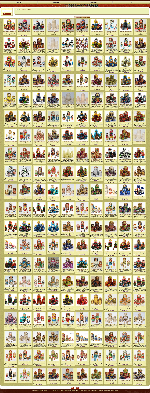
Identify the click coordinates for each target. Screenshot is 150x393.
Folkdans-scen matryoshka (9, 251)
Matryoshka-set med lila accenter (125, 324)
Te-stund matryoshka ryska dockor (82, 196)
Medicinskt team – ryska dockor (25, 324)
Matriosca (105, 390)
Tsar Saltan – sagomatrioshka (139, 159)
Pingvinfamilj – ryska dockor (82, 122)
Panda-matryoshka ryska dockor (125, 159)
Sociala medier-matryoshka (52, 232)
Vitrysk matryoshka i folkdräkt (82, 141)
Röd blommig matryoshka (123, 122)
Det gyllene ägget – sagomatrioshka (139, 123)
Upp (77, 387)
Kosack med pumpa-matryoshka (139, 232)
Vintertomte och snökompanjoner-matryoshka (53, 123)
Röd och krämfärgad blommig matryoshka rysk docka (96, 160)
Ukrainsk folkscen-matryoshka (67, 343)
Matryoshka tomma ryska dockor (68, 104)
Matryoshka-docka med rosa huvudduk (25, 288)
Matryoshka (34, 390)
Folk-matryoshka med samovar (96, 104)
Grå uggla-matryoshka (95, 177)
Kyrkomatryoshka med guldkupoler (110, 306)
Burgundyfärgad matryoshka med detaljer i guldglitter (111, 233)
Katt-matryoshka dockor (95, 269)
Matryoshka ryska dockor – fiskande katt (82, 325)
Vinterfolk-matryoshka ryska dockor (39, 380)
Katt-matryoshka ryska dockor (140, 104)
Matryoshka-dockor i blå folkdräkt (126, 86)
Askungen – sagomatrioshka (24, 104)
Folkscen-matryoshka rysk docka (39, 251)
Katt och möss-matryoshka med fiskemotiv (39, 178)
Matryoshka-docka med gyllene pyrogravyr (39, 344)
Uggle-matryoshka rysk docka (67, 232)
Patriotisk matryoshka (138, 196)
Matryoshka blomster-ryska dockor (139, 214)
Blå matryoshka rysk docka (66, 251)
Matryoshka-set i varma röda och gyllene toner (125, 178)
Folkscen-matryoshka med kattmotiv (125, 381)
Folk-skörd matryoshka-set (24, 214)
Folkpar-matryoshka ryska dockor (125, 343)
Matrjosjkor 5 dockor (26, 9)
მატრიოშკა (93, 390)
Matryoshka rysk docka (66, 214)
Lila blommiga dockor (9, 306)
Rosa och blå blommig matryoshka (10, 324)
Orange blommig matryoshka (110, 287)
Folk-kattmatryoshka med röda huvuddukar (110, 381)
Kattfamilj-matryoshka (109, 196)
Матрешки (54, 390)
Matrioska (37, 390)
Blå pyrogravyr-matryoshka (52, 343)
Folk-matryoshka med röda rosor (111, 141)
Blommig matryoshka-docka (139, 324)
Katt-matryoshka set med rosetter (11, 159)
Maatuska (62, 390)
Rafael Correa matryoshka (9, 380)
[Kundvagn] (131, 2)
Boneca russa (101, 390)
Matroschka (45, 390)
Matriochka (41, 390)
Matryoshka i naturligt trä (9, 287)
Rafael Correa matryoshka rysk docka (67, 362)
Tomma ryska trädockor (138, 141)
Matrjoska (89, 390)
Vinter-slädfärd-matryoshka (52, 287)
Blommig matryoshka (9, 122)
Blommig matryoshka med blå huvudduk (82, 270)
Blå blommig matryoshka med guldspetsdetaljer (110, 123)
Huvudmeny (94, 2)
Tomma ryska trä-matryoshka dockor (53, 32)
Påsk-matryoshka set (95, 49)
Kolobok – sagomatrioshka (23, 141)
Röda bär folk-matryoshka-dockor (125, 251)
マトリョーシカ (50, 390)
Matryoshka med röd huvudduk (53, 86)
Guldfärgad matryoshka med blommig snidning (111, 87)
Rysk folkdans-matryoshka (23, 159)
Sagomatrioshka (110, 343)
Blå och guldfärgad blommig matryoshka (24, 87)
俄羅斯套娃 (85, 390)
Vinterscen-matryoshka (52, 269)
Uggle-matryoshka (9, 177)
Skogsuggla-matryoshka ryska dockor (139, 178)
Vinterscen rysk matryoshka (24, 196)
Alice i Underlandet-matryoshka (96, 31)
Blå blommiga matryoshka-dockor (39, 232)
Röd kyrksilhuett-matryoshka (139, 306)
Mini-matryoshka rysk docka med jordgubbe (68, 32)
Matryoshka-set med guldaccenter (25, 343)
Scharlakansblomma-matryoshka (139, 343)
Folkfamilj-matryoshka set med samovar (10, 215)
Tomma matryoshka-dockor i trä (53, 49)
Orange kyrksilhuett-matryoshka (125, 306)
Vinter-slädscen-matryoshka (81, 343)
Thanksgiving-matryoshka (23, 122)
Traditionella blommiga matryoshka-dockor (67, 142)
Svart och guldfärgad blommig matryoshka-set (96, 233)
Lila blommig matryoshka (66, 269)
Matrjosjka (66, 390)
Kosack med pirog (124, 49)
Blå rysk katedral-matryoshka (24, 269)
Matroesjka (73, 390)
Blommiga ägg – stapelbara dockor (53, 177)
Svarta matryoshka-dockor (38, 122)
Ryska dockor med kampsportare (11, 141)
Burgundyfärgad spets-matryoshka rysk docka (111, 178)
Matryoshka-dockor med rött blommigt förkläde (39, 306)
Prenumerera (7, 13)
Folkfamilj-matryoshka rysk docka (111, 269)
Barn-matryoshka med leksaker (67, 86)
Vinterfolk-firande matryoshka (96, 214)
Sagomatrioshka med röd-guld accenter (82, 381)
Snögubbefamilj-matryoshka (39, 31)
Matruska (108, 390)
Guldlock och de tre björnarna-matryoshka (139, 251)
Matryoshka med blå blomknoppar (82, 31)
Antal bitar (18, 2)
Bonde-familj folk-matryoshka (68, 324)
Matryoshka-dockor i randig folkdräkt (25, 306)
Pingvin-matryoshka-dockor (66, 49)
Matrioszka (77, 390)
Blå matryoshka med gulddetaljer (125, 196)
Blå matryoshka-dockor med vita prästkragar (39, 105)
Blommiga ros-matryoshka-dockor (96, 251)
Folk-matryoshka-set (23, 251)
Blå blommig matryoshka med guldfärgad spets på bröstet (53, 142)
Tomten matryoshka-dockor (8, 49)
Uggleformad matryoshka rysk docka (96, 306)
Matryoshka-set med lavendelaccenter (10, 344)
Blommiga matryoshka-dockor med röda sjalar (139, 270)
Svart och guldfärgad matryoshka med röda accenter (39, 50)
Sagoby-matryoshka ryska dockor (68, 380)
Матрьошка (81, 390)
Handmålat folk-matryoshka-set (39, 287)
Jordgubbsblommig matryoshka (140, 31)
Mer (72, 387)
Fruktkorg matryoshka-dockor (53, 306)
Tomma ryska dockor (66, 159)
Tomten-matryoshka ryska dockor (111, 104)
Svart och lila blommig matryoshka (140, 49)
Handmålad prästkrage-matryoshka (24, 31)
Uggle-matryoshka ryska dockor (126, 31)
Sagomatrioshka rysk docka (52, 251)
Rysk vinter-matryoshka (110, 49)
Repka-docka (95, 324)
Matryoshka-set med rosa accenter (68, 196)
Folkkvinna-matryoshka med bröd (68, 122)
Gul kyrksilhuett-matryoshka (9, 104)
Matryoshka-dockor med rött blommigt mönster (111, 251)
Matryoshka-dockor (81, 49)
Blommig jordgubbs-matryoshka (97, 86)
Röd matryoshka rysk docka (81, 159)
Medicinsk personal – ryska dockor (53, 196)
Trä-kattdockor (9, 196)
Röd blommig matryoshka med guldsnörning (39, 142)
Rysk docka (58, 390)
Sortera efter (77, 17)
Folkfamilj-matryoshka (52, 159)
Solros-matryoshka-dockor (38, 214)
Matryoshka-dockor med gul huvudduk (68, 306)
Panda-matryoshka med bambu (25, 177)
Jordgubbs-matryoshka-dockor (10, 232)
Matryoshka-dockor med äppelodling (125, 233)
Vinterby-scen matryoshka (95, 343)
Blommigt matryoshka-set (123, 269)
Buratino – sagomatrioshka (9, 269)
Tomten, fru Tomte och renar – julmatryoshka (24, 50)
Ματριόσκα (96, 390)
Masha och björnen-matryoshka (39, 269)
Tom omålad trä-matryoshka (81, 104)
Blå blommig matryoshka (51, 104)
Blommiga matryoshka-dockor (38, 86)
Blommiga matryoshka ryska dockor (53, 362)
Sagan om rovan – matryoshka (82, 177)
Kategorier (56, 2)
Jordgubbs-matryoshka (66, 177)
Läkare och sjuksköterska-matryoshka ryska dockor (111, 32)
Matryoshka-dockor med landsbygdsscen (125, 142)
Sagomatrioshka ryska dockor (96, 380)
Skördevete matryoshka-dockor (39, 159)
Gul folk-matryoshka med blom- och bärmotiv (68, 288)
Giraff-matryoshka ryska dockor (96, 141)
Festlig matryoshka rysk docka (82, 214)
